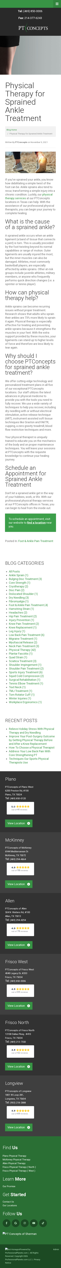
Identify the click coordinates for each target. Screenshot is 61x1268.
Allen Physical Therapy (14, 1163)
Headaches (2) (18, 612)
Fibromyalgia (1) (19, 601)
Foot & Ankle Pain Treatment (35, 541)
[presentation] (12, 1249)
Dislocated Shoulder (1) (23, 594)
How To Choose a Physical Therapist (31, 747)
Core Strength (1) (19, 582)
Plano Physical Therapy (14, 1156)
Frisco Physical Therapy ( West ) (19, 1171)
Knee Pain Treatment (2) (24, 623)
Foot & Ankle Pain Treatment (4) (28, 605)
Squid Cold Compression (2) (26, 676)
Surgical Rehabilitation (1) (24, 679)
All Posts (14, 571)
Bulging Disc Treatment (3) (25, 579)
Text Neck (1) (17, 687)
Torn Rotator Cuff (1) (22, 694)
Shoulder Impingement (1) (25, 664)
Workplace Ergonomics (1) (25, 702)
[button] (57, 4)
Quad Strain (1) (18, 657)
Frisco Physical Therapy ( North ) (19, 1167)
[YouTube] (34, 1223)
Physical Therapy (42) (22, 649)
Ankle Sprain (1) (18, 575)
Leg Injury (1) (17, 631)
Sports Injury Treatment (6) (26, 672)
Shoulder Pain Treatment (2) (26, 668)
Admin (56, 1249)
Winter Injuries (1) (20, 698)
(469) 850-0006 (30, 11)
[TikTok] (43, 1223)
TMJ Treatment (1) (20, 691)
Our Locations (10, 1205)
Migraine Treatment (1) (23, 638)
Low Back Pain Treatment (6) (26, 635)
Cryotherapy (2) (18, 586)
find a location (36, 522)
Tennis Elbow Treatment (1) (26, 683)
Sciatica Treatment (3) (22, 661)
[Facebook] (6, 1223)
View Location (16, 823)
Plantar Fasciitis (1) (21, 653)
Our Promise (9, 1186)
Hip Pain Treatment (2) (23, 616)
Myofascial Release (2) (23, 642)
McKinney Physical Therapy (16, 1159)
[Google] (16, 1223)
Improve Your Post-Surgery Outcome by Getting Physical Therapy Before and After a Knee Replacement (32, 740)
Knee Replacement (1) (23, 627)
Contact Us (8, 1202)
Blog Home (12, 129)
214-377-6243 (30, 18)
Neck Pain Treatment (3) (24, 646)
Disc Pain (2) (16, 590)
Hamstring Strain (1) (21, 608)
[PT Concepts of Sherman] (30, 1234)
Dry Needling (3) (19, 597)
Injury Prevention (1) (21, 620)
